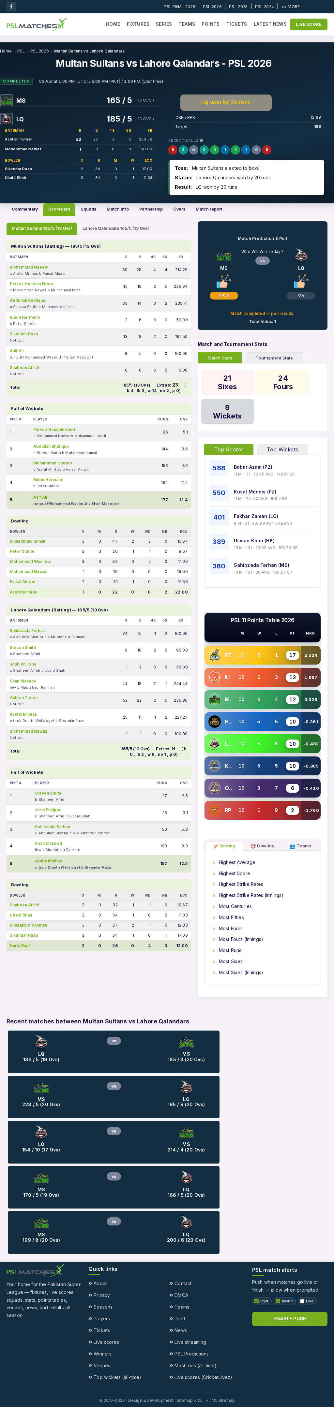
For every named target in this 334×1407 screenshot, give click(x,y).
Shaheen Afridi (24, 367)
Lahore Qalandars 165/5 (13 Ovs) (116, 228)
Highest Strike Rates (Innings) (251, 895)
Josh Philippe (23, 664)
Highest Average (236, 862)
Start (264, 1301)
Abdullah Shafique (28, 300)
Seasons (102, 1307)
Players (101, 1318)
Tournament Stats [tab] (274, 357)
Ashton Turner (18, 139)
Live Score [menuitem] (309, 24)
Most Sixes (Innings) (240, 972)
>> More (290, 6)
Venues (101, 1365)
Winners (102, 1353)
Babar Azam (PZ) (253, 467)
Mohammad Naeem (29, 267)
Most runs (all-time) (195, 1365)
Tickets (101, 1330)
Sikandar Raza (18, 169)
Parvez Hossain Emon (31, 283)
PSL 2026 (212, 6)
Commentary (25, 209)
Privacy (101, 1295)
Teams (181, 1307)
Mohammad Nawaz (23, 149)
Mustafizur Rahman (28, 925)
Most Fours (230, 928)
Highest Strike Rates (240, 884)
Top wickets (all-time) (116, 1377)
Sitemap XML (189, 1400)
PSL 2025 (238, 6)
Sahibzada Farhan (27, 630)
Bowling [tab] (262, 846)
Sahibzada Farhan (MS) (261, 565)
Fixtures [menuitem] (138, 24)
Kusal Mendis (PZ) (255, 491)
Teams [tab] (300, 846)
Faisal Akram (22, 581)
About (99, 1283)
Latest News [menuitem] (270, 24)
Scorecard (59, 209)
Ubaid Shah (15, 177)
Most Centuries (235, 906)
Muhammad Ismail (27, 541)
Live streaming (189, 1342)
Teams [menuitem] (186, 24)
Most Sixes (230, 961)
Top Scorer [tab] (229, 449)
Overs (179, 209)
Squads (88, 209)
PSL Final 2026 (179, 6)
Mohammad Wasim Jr (31, 561)
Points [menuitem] (211, 24)
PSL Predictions (191, 1353)
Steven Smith (23, 647)
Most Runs (230, 950)
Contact (182, 1283)
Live (309, 1301)
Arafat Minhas (23, 592)
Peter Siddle (22, 551)
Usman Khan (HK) (254, 540)
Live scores (105, 1342)
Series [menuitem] (164, 24)
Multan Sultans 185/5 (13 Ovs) (42, 228)
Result (287, 1301)
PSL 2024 (264, 6)
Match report (209, 209)
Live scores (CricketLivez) (202, 1377)
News (180, 1330)
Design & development (151, 1400)
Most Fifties (231, 917)
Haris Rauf (20, 945)
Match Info (118, 209)
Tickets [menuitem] (236, 24)
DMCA (180, 1295)
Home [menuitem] (113, 24)
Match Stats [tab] (220, 357)
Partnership (151, 209)
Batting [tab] (224, 846)
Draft (179, 1318)
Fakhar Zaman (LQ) (256, 516)
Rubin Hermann (25, 317)
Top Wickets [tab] (282, 449)
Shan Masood (23, 681)
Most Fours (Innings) (240, 939)
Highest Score (234, 873)
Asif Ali (16, 350)
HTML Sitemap (220, 1400)
